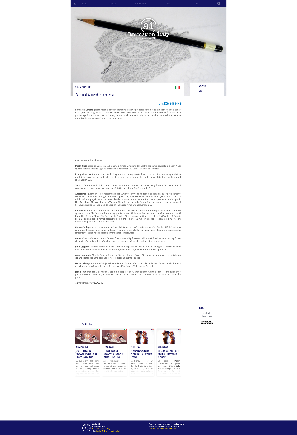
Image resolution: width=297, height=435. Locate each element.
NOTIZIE (84, 3)
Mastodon (105, 431)
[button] (179, 352)
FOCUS (169, 3)
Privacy (108, 429)
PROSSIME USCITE (140, 3)
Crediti (93, 429)
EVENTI (197, 3)
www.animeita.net (154, 429)
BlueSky (98, 431)
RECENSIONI (112, 3)
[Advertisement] (128, 139)
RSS (103, 429)
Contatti (99, 429)
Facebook (117, 431)
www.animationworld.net (168, 429)
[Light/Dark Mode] (75, 4)
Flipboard (111, 431)
